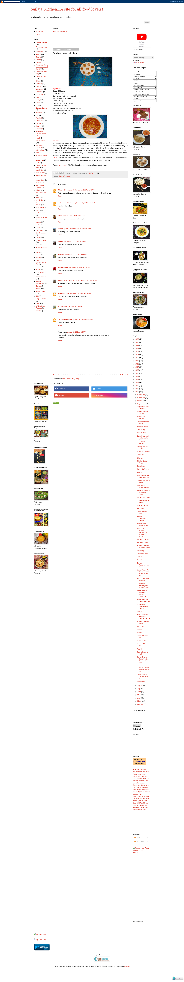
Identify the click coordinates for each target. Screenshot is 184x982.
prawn (38, 227)
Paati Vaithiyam (41, 217)
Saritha (60, 241)
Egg (37, 105)
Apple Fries (141, 682)
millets (38, 190)
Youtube (61, 395)
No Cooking (40, 207)
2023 (137, 348)
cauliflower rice (41, 76)
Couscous (39, 94)
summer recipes (41, 277)
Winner (139, 557)
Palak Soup (141, 430)
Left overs (39, 160)
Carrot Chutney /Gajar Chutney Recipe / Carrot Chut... (143, 660)
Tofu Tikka (140, 508)
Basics (38, 60)
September (141, 404)
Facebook (61, 389)
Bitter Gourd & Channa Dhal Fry (142, 676)
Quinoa (38, 237)
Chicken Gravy (142, 554)
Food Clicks (40, 121)
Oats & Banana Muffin (142, 653)
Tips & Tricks (40, 291)
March (139, 701)
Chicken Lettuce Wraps (142, 462)
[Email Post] (97, 173)
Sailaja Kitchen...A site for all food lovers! (67, 9)
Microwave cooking (40, 186)
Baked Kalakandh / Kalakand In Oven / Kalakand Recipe (143, 440)
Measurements (41, 175)
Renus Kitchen (63, 293)
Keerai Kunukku (142, 427)
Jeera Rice (141, 466)
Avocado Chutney (143, 452)
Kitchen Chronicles (65, 190)
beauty (38, 62)
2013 (137, 379)
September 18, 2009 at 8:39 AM (80, 293)
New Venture (141, 433)
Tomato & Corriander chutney (141, 518)
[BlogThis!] (56, 173)
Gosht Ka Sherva (143, 469)
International (40, 150)
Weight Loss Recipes (40, 307)
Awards (139, 611)
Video (38, 303)
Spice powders (41, 272)
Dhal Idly (140, 458)
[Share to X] (58, 173)
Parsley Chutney (143, 539)
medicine (39, 183)
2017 (137, 367)
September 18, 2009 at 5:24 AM (75, 241)
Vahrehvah (63, 165)
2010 (137, 389)
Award (38, 54)
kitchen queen (63, 229)
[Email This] (54, 173)
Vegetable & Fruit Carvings (143, 407)
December (141, 394)
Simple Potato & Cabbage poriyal (143, 600)
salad (38, 252)
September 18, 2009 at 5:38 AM (76, 254)
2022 (137, 351)
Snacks (38, 267)
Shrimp (38, 257)
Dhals (38, 102)
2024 (137, 345)
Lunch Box (39, 170)
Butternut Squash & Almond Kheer (143, 546)
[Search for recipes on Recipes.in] (40, 934)
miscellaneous (41, 193)
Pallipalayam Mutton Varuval (143, 486)
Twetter (98, 389)
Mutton (38, 197)
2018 (137, 364)
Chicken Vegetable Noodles (143, 481)
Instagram (99, 395)
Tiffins (38, 289)
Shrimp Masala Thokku (142, 448)
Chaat (38, 81)
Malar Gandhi (63, 267)
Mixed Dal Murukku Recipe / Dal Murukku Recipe (142, 532)
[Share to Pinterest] (62, 173)
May (139, 695)
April (139, 698)
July (139, 689)
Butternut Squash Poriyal (143, 622)
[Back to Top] (177, 978)
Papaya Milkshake (143, 497)
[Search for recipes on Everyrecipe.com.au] (40, 940)
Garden (38, 123)
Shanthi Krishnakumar (66, 280)
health (38, 138)
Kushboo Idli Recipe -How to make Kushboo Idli (143, 668)
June (139, 692)
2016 (137, 370)
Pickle (38, 225)
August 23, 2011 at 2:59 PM (76, 332)
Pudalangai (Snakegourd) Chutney (142, 606)
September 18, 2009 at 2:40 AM (80, 229)
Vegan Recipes (41, 299)
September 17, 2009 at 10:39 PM (84, 190)
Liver (37, 163)
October (140, 401)
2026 (137, 339)
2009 (137, 392)
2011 (137, 386)
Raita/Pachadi (41, 240)
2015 (137, 373)
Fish (37, 115)
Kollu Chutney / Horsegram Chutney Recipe (143, 616)
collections (39, 89)
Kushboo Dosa (142, 641)
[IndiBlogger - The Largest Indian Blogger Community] (42, 950)
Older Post (124, 375)
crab (37, 97)
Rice (37, 245)
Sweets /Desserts (64, 176)
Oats (37, 210)
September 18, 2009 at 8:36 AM (86, 280)
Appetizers (39, 52)
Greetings (39, 129)
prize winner (40, 230)
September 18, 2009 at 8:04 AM (79, 267)
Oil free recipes (41, 213)
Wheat (38, 311)
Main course (40, 173)
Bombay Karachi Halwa (143, 501)
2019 (137, 361)
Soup (38, 269)
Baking (38, 57)
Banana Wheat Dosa (142, 645)
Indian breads (40, 141)
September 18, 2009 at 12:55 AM (84, 203)
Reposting (140, 550)
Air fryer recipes (41, 42)
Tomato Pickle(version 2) (143, 565)
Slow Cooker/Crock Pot (41, 262)
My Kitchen (40, 200)
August (140, 685)
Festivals (39, 112)
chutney (39, 86)
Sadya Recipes (41, 247)
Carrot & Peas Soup (142, 512)
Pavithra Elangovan (65, 319)
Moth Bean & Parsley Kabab (143, 524)
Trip (37, 296)
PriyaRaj (61, 254)
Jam (37, 153)
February (140, 704)
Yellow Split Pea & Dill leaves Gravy (143, 492)
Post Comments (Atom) (70, 379)
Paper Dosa (141, 455)
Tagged (38, 286)
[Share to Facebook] (60, 173)
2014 (137, 376)
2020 (137, 358)
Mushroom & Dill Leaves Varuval (143, 476)
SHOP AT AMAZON (60, 31)
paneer (38, 222)
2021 (137, 354)
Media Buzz (40, 180)
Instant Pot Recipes (39, 146)
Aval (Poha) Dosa (143, 505)
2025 (137, 342)
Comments (140, 841)
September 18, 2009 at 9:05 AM (71, 306)
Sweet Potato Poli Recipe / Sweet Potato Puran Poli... (143, 573)
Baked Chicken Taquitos (142, 412)
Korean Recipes (41, 155)
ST (59, 306)
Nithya (60, 216)
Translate (140, 63)
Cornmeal (39, 92)
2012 (137, 382)
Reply (60, 196)
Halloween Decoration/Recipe (41, 133)
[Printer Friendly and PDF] (56, 403)
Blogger (127, 966)
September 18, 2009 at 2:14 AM (74, 216)
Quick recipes (41, 233)
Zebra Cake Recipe (141, 417)
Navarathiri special (40, 204)
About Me (39, 31)
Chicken (39, 83)
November (141, 398)
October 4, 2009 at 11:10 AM (83, 319)
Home (91, 375)
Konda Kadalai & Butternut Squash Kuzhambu (143, 593)
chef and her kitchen (65, 203)
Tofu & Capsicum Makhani (143, 580)
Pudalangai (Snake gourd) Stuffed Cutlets (143, 585)
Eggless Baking (41, 108)
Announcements (41, 47)
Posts (138, 837)
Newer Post (57, 375)
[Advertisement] (91, 40)
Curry (38, 100)
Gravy (38, 126)
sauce (38, 255)
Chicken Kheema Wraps (143, 422)
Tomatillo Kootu (142, 542)
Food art (39, 118)
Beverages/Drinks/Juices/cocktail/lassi (42, 67)
